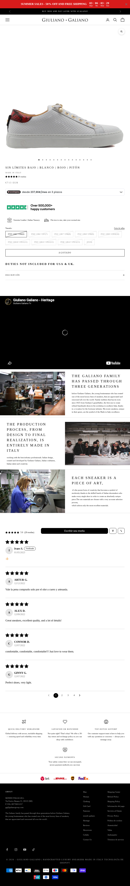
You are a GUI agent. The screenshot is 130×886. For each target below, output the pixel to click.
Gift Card (86, 806)
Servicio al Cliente (114, 811)
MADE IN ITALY (13, 173)
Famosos (86, 811)
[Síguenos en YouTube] (24, 849)
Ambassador (112, 835)
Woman (86, 797)
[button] (11, 177)
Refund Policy (113, 797)
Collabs (86, 835)
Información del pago (116, 806)
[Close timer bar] (126, 4)
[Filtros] (112, 531)
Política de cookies (114, 821)
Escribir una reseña (74, 530)
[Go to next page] (80, 695)
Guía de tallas (119, 228)
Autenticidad (112, 825)
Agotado (65, 253)
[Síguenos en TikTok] (33, 849)
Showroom (87, 830)
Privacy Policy (113, 816)
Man (85, 792)
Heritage (86, 821)
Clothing (86, 801)
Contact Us (87, 840)
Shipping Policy (113, 801)
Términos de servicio (115, 840)
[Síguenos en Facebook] (7, 849)
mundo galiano (89, 816)
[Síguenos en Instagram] (16, 849)
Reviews (86, 825)
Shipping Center (113, 792)
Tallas (109, 830)
